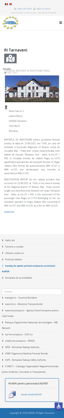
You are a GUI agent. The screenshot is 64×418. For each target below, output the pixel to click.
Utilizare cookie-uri (14, 253)
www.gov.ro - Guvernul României (21, 297)
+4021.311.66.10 (43, 8)
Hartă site (10, 240)
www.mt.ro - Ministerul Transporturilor (24, 304)
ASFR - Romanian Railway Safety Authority (25, 359)
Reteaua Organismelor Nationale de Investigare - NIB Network (30, 325)
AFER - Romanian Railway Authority (22, 347)
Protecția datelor (13, 259)
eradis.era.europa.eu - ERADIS (20, 340)
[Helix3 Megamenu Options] (60, 22)
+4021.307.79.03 (24, 8)
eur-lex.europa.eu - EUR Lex (19, 334)
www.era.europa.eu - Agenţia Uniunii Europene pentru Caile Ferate (30, 313)
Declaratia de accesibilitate (18, 277)
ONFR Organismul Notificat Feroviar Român (26, 353)
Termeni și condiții (14, 246)
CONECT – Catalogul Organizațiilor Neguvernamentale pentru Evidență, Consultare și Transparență (30, 369)
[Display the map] (10, 58)
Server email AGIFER (31, 394)
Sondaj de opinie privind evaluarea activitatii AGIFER (28, 268)
